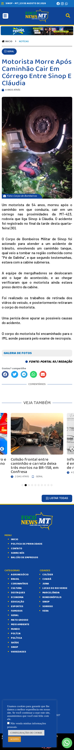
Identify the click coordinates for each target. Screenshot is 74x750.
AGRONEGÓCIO (20, 575)
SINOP (14, 647)
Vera (45, 611)
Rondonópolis (51, 597)
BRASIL (15, 579)
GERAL (15, 615)
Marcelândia (51, 593)
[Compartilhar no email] (43, 374)
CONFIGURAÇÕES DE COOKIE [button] (26, 732)
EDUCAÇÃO (17, 602)
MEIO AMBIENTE (20, 624)
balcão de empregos (24, 557)
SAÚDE (15, 643)
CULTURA (16, 588)
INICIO (14, 539)
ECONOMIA (17, 597)
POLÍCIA (16, 634)
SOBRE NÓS (17, 553)
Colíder (47, 575)
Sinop (46, 602)
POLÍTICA (16, 638)
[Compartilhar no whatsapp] (33, 374)
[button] (9, 51)
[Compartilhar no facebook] (5, 374)
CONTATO (16, 548)
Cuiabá (46, 579)
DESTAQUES (18, 593)
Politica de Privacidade (26, 544)
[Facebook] (58, 3)
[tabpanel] (37, 446)
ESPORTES (17, 606)
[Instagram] (62, 3)
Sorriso (47, 606)
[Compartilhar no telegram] (24, 374)
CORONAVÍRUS (19, 584)
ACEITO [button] (14, 739)
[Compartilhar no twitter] (14, 374)
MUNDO (15, 629)
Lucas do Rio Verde (54, 588)
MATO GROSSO (19, 620)
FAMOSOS (16, 611)
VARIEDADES (18, 652)
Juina (45, 584)
